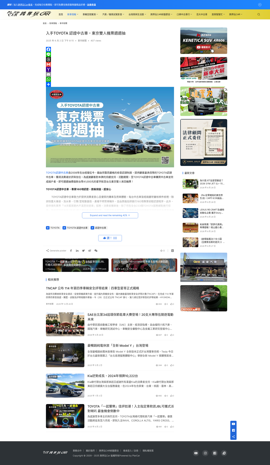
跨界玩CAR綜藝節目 (160, 14)
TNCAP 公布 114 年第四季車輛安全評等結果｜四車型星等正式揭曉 (92, 288)
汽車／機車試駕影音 (112, 14)
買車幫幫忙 (217, 14)
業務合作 (77, 450)
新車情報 (71, 14)
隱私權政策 (148, 450)
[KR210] (203, 41)
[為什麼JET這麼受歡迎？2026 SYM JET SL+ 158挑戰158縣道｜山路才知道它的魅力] (190, 184)
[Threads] (110, 59)
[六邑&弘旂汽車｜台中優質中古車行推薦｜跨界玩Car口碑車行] (203, 267)
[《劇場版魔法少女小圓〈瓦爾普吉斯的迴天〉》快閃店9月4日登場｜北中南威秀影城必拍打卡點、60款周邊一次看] (190, 242)
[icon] (196, 453)
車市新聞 (82, 40)
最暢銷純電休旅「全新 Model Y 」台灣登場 (118, 346)
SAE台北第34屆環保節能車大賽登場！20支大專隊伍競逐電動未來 (130, 317)
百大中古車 (201, 14)
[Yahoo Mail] (110, 69)
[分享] (110, 84)
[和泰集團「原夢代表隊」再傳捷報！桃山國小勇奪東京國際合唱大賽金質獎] (190, 228)
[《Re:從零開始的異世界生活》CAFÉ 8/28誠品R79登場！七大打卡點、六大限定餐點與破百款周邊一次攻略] (190, 198)
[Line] (110, 54)
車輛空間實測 (89, 14)
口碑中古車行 (183, 14)
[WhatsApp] (110, 79)
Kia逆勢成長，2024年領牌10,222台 (113, 376)
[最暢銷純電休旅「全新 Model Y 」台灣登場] (65, 355)
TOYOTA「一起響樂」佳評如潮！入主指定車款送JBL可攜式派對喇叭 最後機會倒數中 (131, 409)
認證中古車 (62, 172)
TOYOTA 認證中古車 (77, 227)
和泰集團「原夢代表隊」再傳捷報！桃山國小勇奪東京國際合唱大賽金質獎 (212, 227)
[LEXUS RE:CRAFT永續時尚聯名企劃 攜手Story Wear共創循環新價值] (190, 213)
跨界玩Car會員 (25, 4)
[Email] (110, 74)
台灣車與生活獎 (136, 14)
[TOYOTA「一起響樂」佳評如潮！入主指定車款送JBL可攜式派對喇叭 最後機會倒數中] (65, 416)
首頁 (61, 14)
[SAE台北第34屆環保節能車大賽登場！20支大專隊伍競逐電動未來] (65, 324)
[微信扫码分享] (95, 250)
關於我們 (90, 450)
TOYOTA (51, 172)
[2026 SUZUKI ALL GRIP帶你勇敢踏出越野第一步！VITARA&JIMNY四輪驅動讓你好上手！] (203, 101)
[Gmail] (110, 64)
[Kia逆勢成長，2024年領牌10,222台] (65, 386)
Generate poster (57, 250)
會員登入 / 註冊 (130, 450)
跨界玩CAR (234, 14)
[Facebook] (110, 49)
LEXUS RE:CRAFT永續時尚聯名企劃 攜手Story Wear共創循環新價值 (212, 212)
